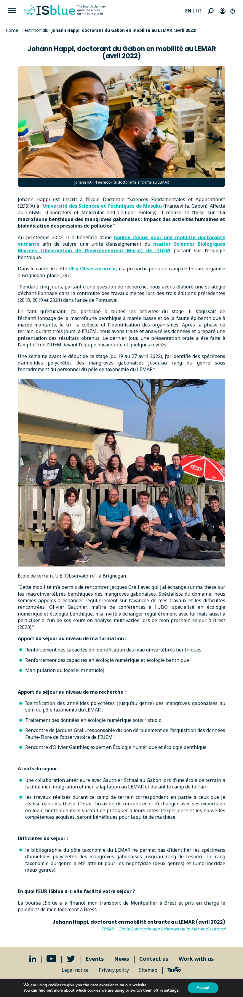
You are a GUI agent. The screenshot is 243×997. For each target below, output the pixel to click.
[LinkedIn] (33, 959)
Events (95, 958)
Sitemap (148, 970)
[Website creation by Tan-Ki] (174, 970)
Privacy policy (114, 970)
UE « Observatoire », (92, 268)
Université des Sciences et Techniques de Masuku (102, 206)
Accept (203, 987)
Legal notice (75, 970)
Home (12, 30)
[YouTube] (51, 959)
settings (171, 990)
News (121, 958)
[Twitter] (71, 959)
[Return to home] (65, 10)
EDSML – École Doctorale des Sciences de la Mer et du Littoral (163, 929)
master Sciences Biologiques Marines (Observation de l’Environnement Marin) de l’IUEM (121, 247)
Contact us (154, 958)
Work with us (196, 958)
